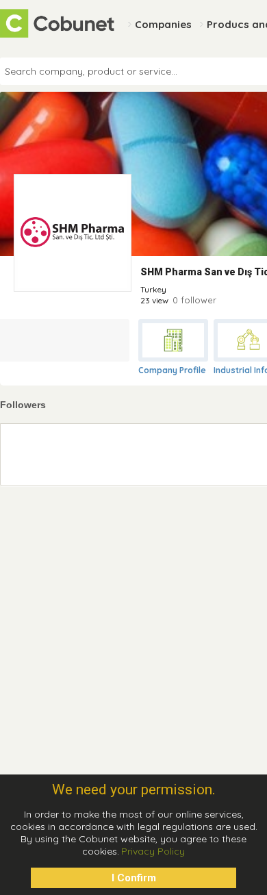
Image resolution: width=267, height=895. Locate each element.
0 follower (194, 299)
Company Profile (172, 370)
